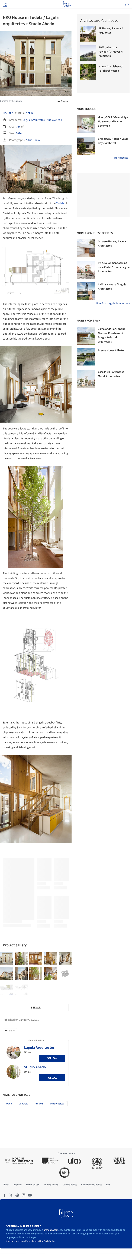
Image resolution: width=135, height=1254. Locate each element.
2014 (19, 133)
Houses (8, 113)
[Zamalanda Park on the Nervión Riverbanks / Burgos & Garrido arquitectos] (86, 336)
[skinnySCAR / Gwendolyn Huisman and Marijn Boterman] (86, 124)
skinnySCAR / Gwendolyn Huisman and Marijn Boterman (113, 121)
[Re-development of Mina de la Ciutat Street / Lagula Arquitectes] (86, 270)
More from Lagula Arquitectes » (113, 303)
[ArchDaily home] (66, 4)
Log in (126, 4)
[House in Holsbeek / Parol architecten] (88, 72)
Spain (29, 113)
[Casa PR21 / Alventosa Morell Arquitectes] (86, 379)
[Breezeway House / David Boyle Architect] (86, 146)
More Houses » (122, 157)
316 (18, 127)
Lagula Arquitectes (34, 120)
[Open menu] (4, 4)
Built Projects (57, 1103)
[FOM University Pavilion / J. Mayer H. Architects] (88, 53)
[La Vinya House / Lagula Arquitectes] (86, 291)
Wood (9, 1103)
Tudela (60, 203)
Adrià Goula (33, 140)
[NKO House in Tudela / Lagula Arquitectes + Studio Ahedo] (6, 958)
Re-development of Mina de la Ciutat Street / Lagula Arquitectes (114, 267)
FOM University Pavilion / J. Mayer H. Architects (111, 52)
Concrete (23, 1103)
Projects (39, 1103)
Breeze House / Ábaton (111, 350)
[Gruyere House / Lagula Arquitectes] (86, 248)
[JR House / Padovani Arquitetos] (88, 34)
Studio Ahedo (54, 120)
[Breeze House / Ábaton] (86, 357)
